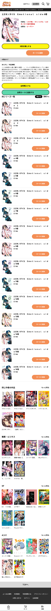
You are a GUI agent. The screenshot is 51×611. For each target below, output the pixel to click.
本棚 (42, 609)
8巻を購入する (25, 46)
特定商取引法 (27, 594)
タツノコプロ (39, 22)
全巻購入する (25, 86)
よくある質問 (7, 594)
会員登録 (36, 4)
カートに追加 (38, 53)
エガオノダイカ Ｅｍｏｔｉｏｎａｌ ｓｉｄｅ (28, 9)
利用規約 (17, 594)
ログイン (26, 4)
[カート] (47, 4)
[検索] (43, 4)
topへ (25, 584)
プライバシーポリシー (41, 594)
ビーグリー (30, 26)
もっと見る (45, 387)
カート (25, 609)
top (3, 9)
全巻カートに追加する (25, 92)
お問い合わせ (17, 598)
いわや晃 (29, 22)
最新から (46, 96)
